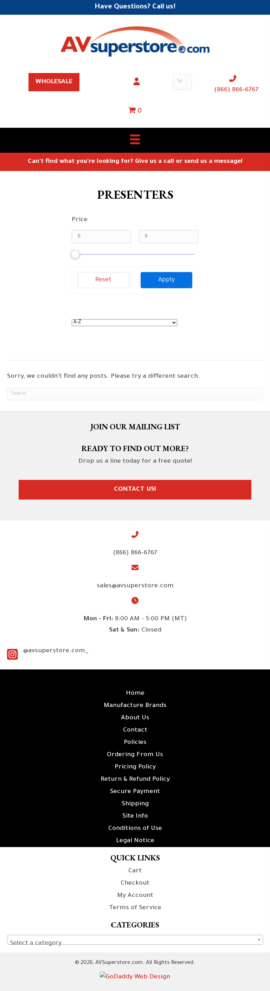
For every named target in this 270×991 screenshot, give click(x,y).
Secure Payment (135, 791)
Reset (103, 280)
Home (135, 693)
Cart (135, 871)
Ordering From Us (135, 755)
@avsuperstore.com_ (56, 651)
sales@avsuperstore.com (135, 586)
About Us (135, 718)
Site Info (135, 816)
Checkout (135, 883)
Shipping (135, 804)
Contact (135, 730)
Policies (135, 742)
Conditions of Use (135, 828)
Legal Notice (135, 841)
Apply (166, 280)
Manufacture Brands (135, 705)
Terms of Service (135, 908)
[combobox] (135, 940)
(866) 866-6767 (236, 90)
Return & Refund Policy (135, 779)
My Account (135, 895)
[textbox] (135, 943)
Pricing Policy (135, 767)
